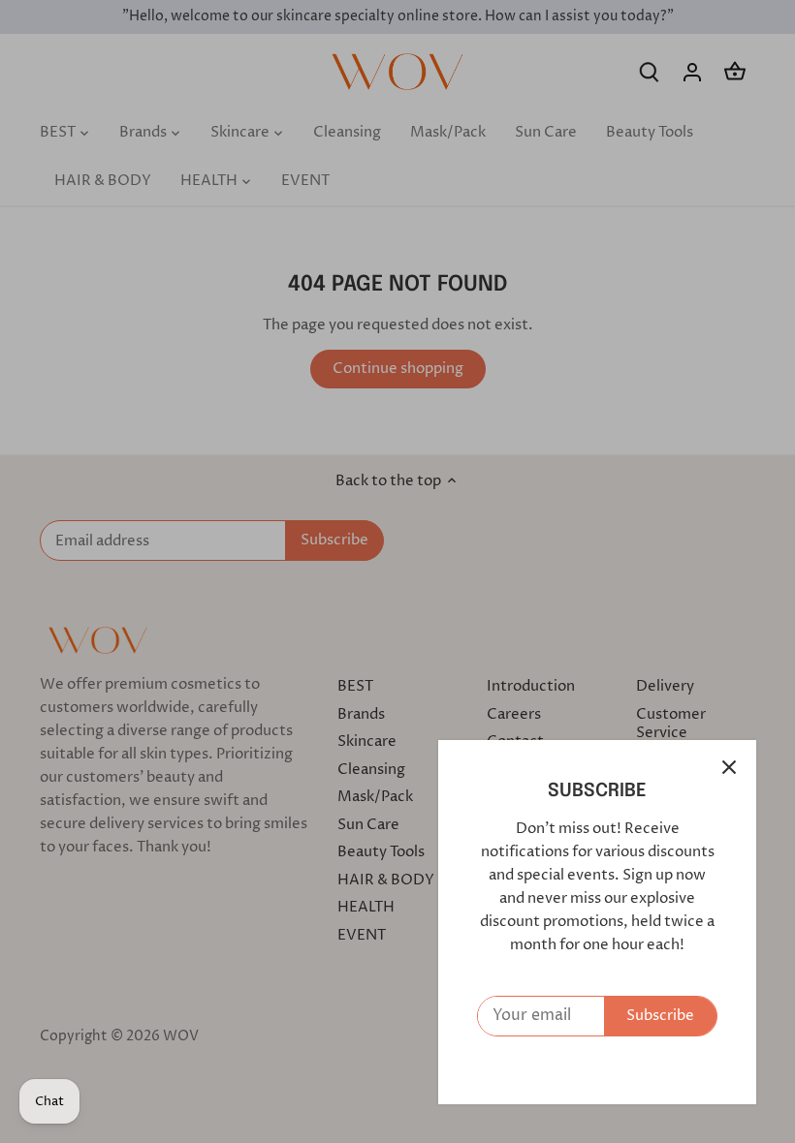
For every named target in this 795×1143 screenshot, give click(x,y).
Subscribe (660, 1015)
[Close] (729, 767)
